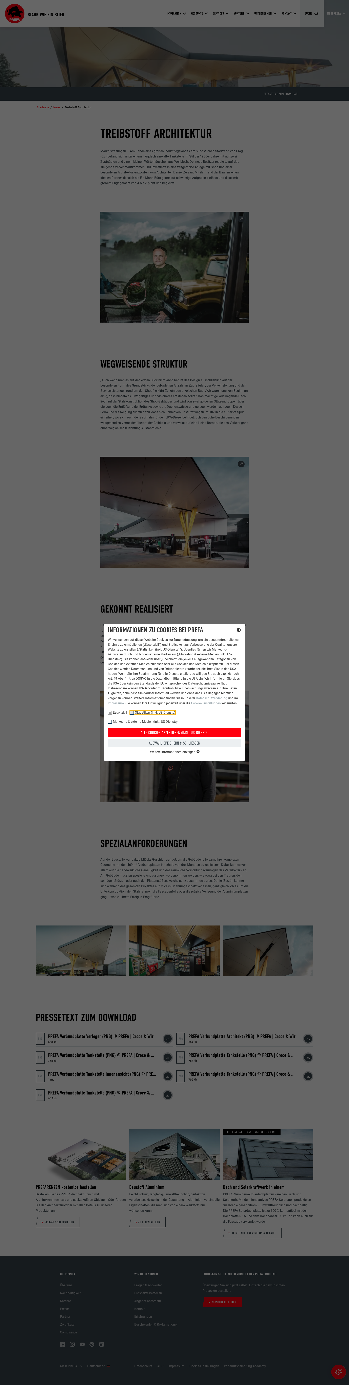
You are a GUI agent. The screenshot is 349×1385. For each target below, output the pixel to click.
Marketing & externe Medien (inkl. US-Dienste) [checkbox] (145, 722)
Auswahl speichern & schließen (174, 743)
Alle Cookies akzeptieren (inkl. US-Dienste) (174, 732)
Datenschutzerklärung (211, 698)
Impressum (116, 703)
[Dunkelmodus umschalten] (238, 630)
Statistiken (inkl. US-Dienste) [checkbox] (155, 712)
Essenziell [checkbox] (120, 712)
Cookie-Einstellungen (206, 703)
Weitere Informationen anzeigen (173, 752)
